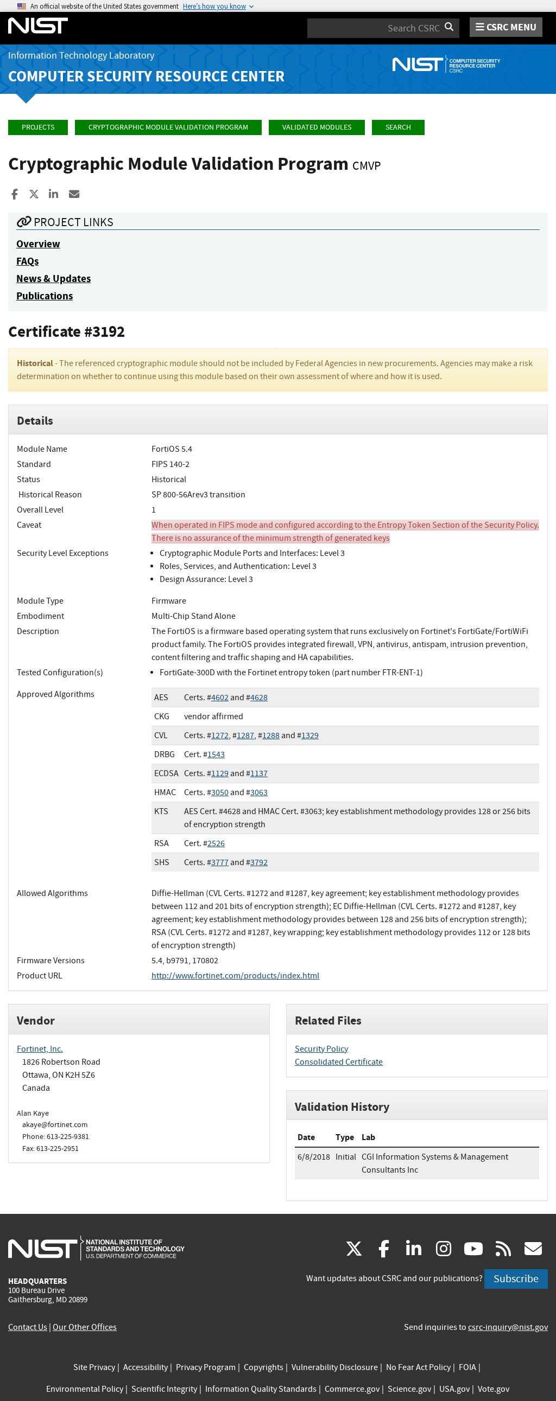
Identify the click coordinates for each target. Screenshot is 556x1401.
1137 (259, 773)
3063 (259, 792)
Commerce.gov (352, 1389)
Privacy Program (206, 1367)
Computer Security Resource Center (146, 76)
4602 (220, 697)
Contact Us (27, 1327)
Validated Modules (316, 127)
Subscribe (516, 1278)
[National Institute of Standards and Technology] (96, 1247)
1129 (220, 773)
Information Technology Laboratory (81, 55)
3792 (259, 862)
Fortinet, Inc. (40, 1049)
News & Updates (53, 278)
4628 (259, 697)
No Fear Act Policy (418, 1367)
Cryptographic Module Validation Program (168, 127)
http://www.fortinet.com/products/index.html (235, 975)
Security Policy (321, 1049)
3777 (220, 862)
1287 (245, 735)
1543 (216, 754)
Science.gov (409, 1389)
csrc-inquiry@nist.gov (508, 1327)
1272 (220, 735)
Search (398, 127)
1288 (271, 735)
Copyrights (263, 1367)
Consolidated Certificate (339, 1062)
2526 (216, 843)
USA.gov (454, 1389)
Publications (44, 296)
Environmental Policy (84, 1389)
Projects (38, 127)
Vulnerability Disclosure (335, 1367)
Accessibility (145, 1367)
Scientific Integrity (164, 1389)
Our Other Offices (85, 1327)
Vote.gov (493, 1389)
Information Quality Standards (261, 1389)
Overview (38, 244)
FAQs (27, 261)
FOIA (467, 1367)
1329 (310, 735)
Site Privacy (94, 1367)
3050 (220, 792)
